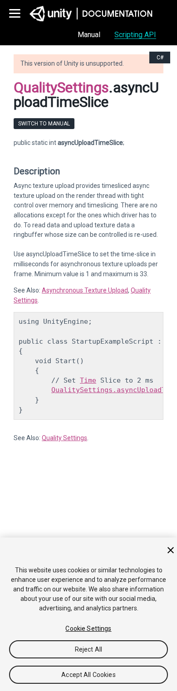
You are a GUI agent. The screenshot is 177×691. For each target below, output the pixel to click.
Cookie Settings (88, 628)
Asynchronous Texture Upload (85, 290)
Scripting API (135, 34)
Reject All (88, 649)
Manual (89, 34)
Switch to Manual (44, 123)
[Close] (170, 550)
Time (88, 380)
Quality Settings (64, 437)
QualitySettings (61, 87)
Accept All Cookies (88, 674)
